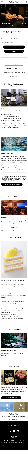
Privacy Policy (9, 425)
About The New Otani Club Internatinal (14, 47)
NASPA (12, 442)
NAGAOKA (8, 442)
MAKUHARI (14, 440)
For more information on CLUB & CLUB (11, 184)
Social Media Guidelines (17, 425)
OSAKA (22, 440)
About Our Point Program (11, 397)
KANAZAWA (3, 445)
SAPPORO (3, 442)
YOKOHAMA (21, 442)
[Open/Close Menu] (2, 2)
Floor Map (21, 408)
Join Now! (14, 51)
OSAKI (16, 442)
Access (7, 408)
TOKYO (5, 440)
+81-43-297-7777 (14, 419)
